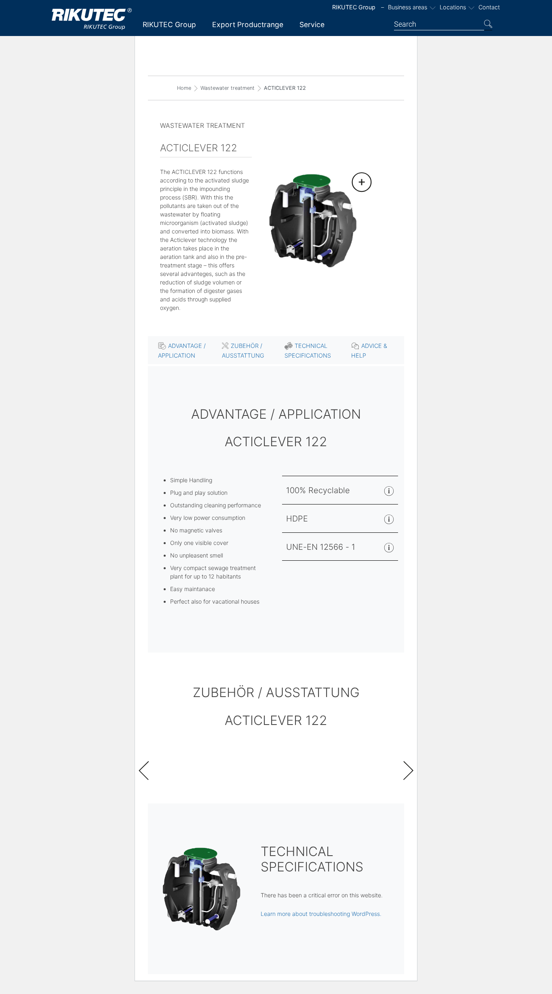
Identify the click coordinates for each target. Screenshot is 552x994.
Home (184, 88)
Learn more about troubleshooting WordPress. (321, 913)
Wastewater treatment (227, 88)
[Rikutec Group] (92, 19)
